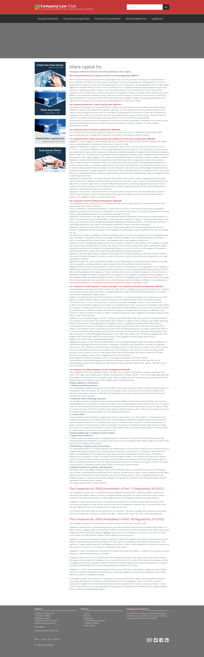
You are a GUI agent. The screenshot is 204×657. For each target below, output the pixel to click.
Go (166, 7)
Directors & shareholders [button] (108, 18)
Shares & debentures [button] (136, 18)
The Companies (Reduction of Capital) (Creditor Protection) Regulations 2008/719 (104, 75)
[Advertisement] (102, 40)
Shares (86, 613)
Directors (87, 616)
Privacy (56, 639)
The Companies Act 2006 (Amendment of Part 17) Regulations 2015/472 (116, 488)
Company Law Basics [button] (47, 18)
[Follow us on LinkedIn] (167, 641)
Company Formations (92, 623)
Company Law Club (64, 7)
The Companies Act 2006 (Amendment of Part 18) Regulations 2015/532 (116, 519)
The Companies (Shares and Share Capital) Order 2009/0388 (94, 130)
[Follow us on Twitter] (156, 641)
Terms (50, 639)
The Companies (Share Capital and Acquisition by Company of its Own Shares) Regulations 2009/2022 (112, 139)
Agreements (88, 618)
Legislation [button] (157, 18)
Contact (43, 639)
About (37, 639)
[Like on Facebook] (161, 641)
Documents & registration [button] (76, 18)
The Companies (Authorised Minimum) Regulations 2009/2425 (95, 201)
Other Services (89, 625)
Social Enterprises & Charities (94, 621)
